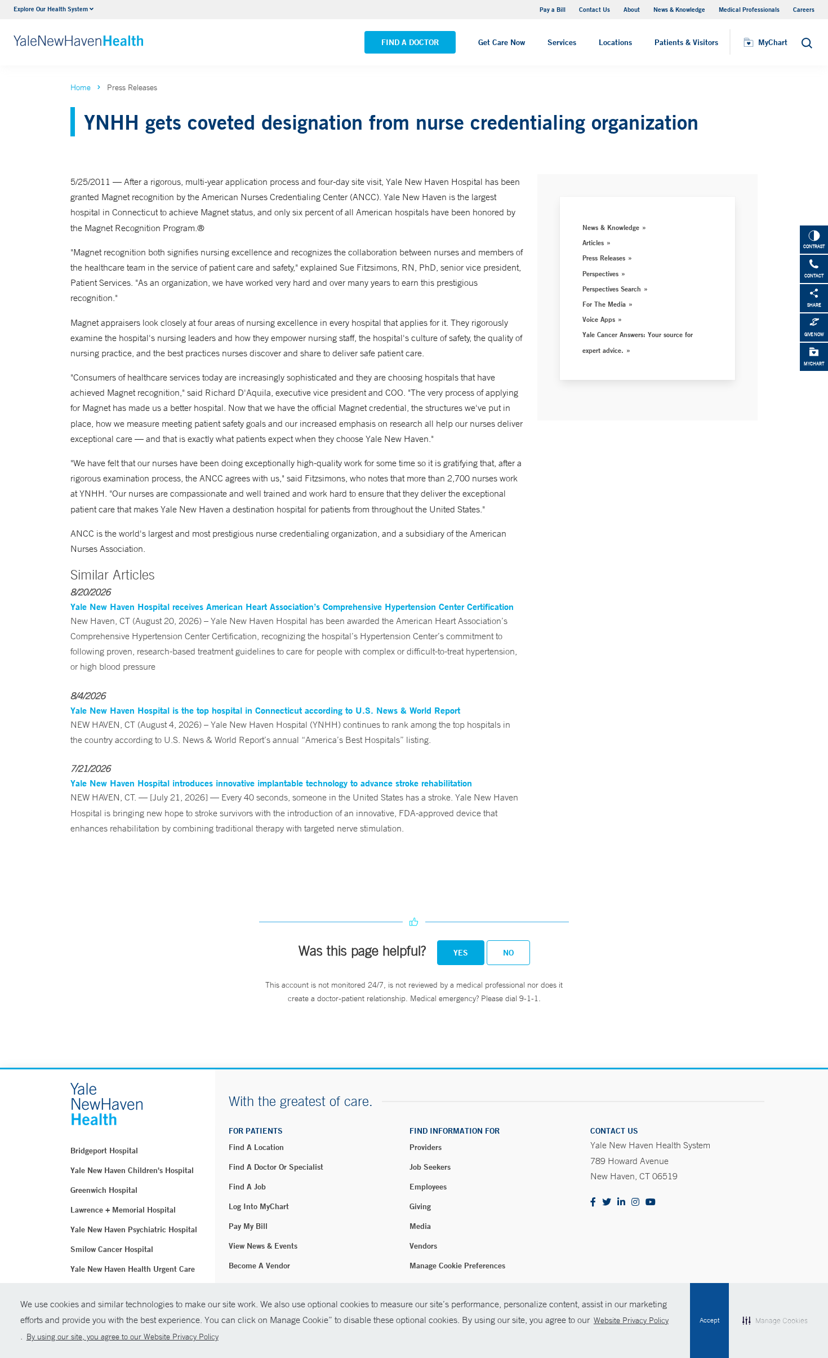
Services (561, 42)
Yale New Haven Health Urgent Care (132, 1269)
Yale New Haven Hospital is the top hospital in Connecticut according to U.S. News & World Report (265, 710)
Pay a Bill (553, 9)
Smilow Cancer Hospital (111, 1249)
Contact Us (594, 9)
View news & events (263, 1246)
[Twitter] (606, 1203)
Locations (615, 42)
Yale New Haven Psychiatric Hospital (133, 1229)
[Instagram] (635, 1203)
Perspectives (600, 273)
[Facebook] (593, 1203)
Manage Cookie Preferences (457, 1265)
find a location (256, 1147)
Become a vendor (259, 1265)
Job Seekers (430, 1167)
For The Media (604, 303)
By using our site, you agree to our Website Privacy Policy (122, 1337)
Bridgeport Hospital (104, 1150)
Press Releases (603, 257)
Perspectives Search (611, 288)
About (632, 9)
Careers (803, 9)
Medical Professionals (749, 9)
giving (420, 1206)
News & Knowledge (679, 9)
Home (80, 87)
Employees (428, 1187)
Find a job (247, 1187)
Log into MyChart (259, 1206)
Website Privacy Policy (631, 1320)
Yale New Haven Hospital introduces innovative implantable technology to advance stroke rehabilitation (271, 783)
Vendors (423, 1246)
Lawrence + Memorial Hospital (123, 1210)
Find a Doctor (410, 42)
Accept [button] (709, 1320)
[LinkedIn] (621, 1203)
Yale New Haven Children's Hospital (132, 1170)
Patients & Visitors (686, 42)
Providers (425, 1147)
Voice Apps (598, 319)
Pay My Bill (248, 1226)
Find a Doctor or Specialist (276, 1167)
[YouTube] (651, 1203)
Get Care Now (501, 42)
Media (420, 1226)
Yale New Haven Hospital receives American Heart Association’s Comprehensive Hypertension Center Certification (292, 606)
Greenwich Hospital (103, 1190)
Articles (593, 242)
